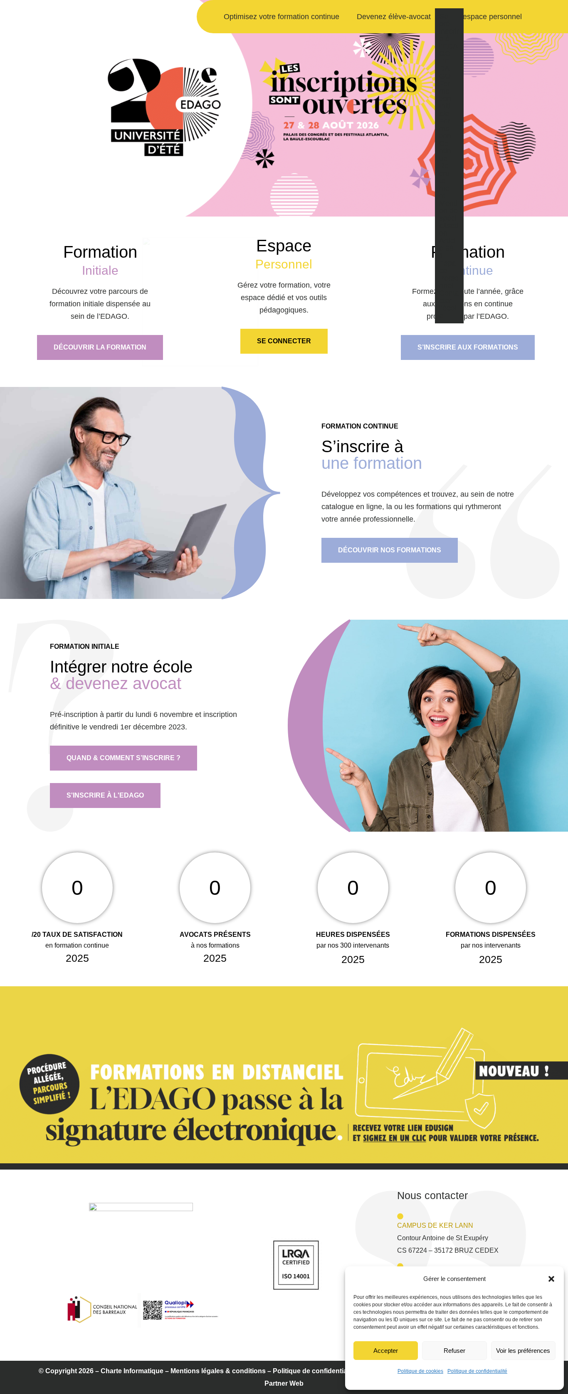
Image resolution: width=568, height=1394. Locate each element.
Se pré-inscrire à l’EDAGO (449, 34)
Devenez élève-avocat (394, 16)
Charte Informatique (132, 1370)
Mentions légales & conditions (218, 1370)
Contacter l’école (449, 304)
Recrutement (444, 180)
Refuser (454, 1350)
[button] (551, 1279)
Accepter (385, 1350)
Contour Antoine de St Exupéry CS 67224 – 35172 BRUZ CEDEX (448, 1238)
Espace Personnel (449, 274)
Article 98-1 (447, 248)
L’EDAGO (445, 68)
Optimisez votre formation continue (281, 16)
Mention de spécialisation (448, 218)
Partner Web (284, 1383)
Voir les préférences (523, 1350)
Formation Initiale (445, 98)
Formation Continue (445, 139)
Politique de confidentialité (477, 1371)
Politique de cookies (420, 1371)
